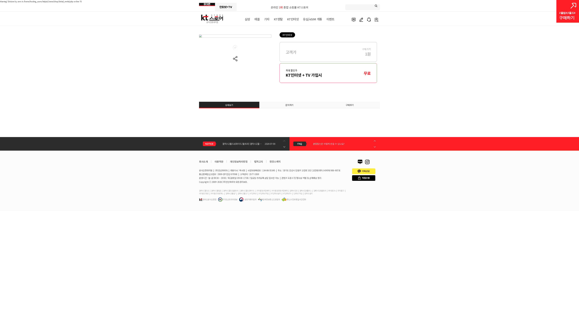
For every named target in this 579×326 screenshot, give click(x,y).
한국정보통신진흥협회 (271, 199)
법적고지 (258, 161)
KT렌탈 (278, 19)
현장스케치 (275, 161)
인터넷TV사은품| (226, 7)
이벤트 (330, 19)
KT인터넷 (293, 19)
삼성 (247, 19)
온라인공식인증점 (209, 199)
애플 (257, 19)
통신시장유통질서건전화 (296, 199)
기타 (266, 19)
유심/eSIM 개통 (312, 19)
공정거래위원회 (250, 199)
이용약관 (219, 161)
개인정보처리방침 (238, 161)
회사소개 (203, 161)
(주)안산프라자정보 (230, 199)
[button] (284, 147)
